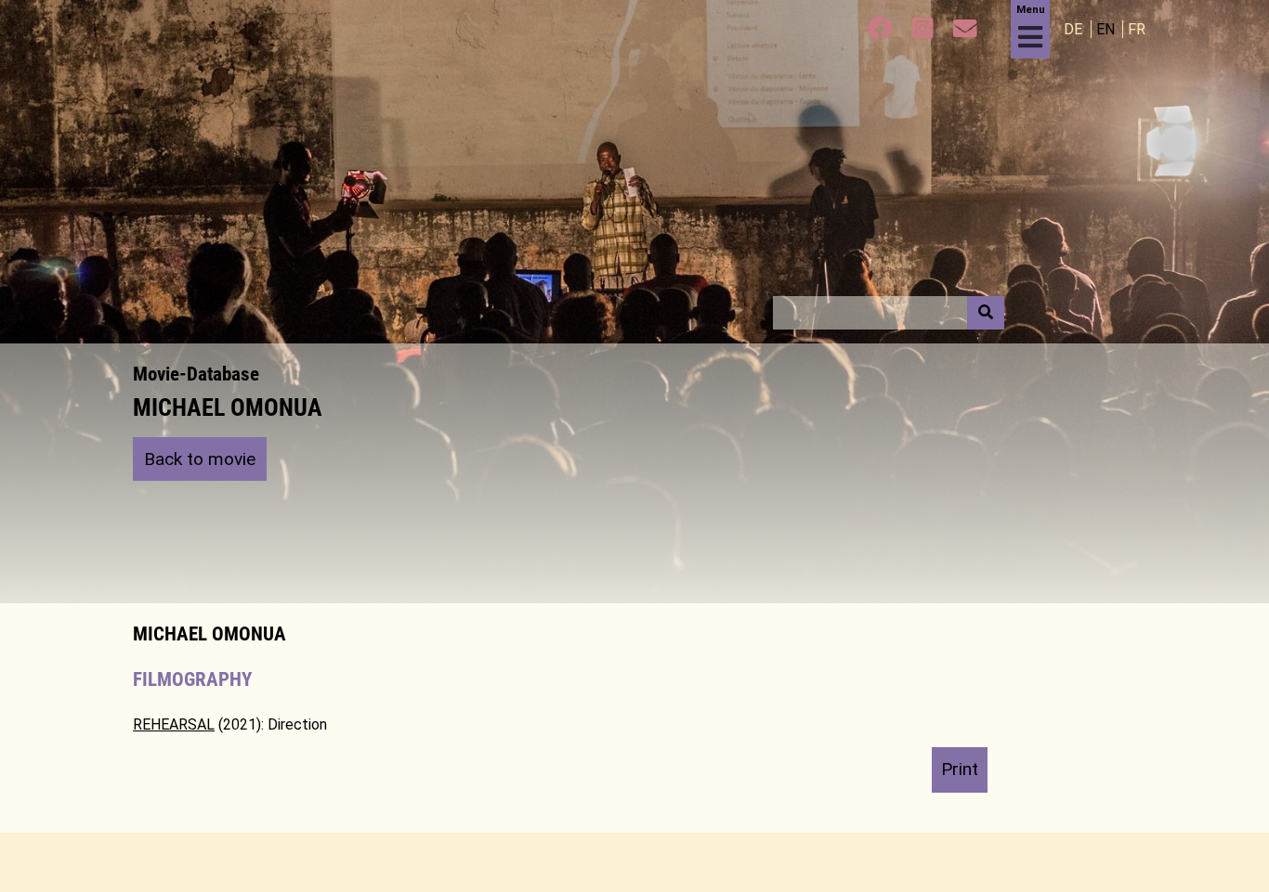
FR (1136, 29)
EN (1107, 29)
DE (1075, 29)
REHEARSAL (174, 724)
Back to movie (199, 459)
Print (959, 769)
